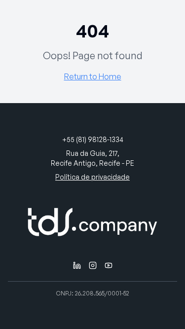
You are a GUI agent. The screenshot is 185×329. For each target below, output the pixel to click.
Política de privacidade (92, 177)
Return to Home (92, 76)
